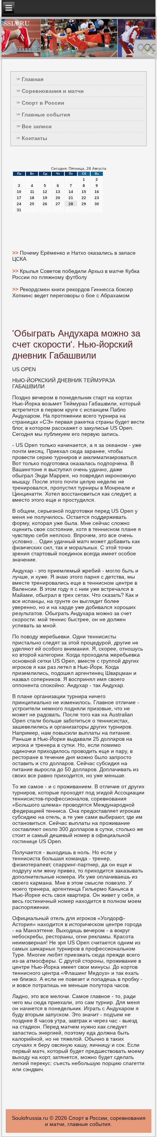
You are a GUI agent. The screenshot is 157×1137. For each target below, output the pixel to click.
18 (32, 198)
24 (19, 204)
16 (97, 192)
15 (84, 192)
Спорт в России (43, 103)
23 (97, 198)
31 (19, 210)
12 (45, 192)
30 (97, 204)
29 (84, 204)
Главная (32, 79)
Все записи (37, 126)
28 (71, 204)
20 (58, 198)
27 (58, 204)
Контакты (34, 138)
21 (71, 198)
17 (19, 198)
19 (45, 198)
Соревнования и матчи (53, 91)
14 (71, 192)
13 (58, 192)
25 (32, 204)
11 (32, 192)
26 (45, 204)
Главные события (46, 115)
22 (84, 198)
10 (19, 192)
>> (16, 253)
